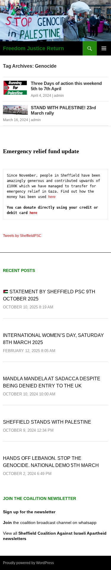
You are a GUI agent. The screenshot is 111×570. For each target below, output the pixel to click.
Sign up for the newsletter (29, 511)
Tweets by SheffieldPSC (22, 236)
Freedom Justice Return (33, 48)
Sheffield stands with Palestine (47, 422)
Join (7, 522)
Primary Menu (104, 48)
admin (59, 96)
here (52, 197)
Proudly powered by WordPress (28, 563)
